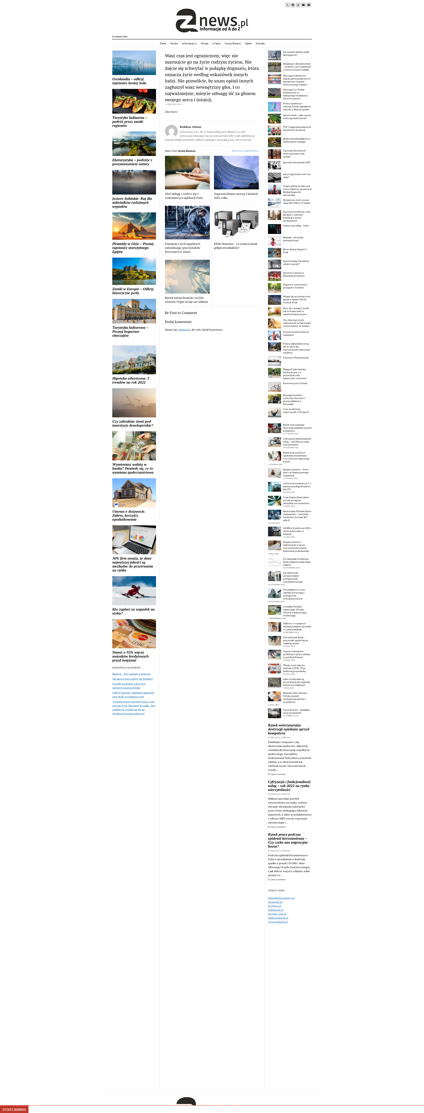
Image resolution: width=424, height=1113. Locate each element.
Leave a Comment (278, 774)
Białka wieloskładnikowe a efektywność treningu (296, 140)
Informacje (188, 43)
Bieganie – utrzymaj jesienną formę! (293, 239)
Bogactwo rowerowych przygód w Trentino (295, 286)
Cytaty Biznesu (233, 43)
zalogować (184, 329)
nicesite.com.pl (277, 914)
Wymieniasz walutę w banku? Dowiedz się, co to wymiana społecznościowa (133, 468)
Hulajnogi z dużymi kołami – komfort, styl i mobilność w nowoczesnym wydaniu (297, 66)
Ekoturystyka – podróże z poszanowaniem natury (132, 162)
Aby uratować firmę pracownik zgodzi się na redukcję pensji (295, 640)
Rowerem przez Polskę (295, 383)
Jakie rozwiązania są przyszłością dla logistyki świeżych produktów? (296, 682)
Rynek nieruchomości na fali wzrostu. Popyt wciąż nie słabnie (186, 300)
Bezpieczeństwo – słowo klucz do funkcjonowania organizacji (296, 472)
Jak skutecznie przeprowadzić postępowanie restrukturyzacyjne (293, 577)
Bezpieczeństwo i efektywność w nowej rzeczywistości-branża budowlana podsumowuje (296, 546)
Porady (204, 43)
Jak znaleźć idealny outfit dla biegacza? (296, 53)
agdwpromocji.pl (278, 918)
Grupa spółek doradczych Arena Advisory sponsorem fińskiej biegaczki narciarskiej (297, 191)
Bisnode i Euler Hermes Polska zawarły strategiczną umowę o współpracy (295, 697)
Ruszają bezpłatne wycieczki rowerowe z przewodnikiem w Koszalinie (294, 400)
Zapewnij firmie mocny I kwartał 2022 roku (236, 196)
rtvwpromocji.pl (278, 922)
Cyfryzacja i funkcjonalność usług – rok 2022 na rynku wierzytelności (297, 441)
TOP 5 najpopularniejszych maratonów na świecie (297, 128)
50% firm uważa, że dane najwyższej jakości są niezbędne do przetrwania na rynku (132, 564)
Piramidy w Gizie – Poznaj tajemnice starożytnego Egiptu (133, 248)
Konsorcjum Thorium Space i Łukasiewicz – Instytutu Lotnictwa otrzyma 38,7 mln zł (297, 516)
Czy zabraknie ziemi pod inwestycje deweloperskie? (132, 423)
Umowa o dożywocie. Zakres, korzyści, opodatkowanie (128, 515)
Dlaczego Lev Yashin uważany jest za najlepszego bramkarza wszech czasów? (295, 94)
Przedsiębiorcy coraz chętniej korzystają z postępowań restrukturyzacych (294, 594)
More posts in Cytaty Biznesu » (245, 150)
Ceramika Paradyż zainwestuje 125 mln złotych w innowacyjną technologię (294, 611)
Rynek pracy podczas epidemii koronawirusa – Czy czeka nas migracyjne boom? (296, 457)
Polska (174, 43)
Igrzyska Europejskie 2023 (296, 162)
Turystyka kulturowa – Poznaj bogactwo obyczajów (130, 331)
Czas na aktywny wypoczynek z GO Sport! (296, 411)
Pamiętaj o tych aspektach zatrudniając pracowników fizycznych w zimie (182, 248)
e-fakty (216, 43)
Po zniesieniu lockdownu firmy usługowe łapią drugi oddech (296, 561)
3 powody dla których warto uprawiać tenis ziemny (294, 153)
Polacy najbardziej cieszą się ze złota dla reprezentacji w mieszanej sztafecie (296, 348)
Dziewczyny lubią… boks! (296, 225)
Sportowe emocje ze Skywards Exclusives (294, 274)
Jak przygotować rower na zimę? (296, 176)
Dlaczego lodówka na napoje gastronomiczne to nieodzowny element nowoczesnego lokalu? (296, 80)
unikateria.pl (275, 910)
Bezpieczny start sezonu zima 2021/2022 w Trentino (296, 201)
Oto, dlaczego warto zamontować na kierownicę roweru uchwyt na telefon (297, 323)
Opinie (248, 43)
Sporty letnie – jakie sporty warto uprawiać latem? (297, 117)
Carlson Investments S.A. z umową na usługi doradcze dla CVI (297, 486)
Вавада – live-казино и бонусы (131, 674)
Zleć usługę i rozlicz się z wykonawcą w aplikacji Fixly (184, 196)
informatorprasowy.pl (281, 898)
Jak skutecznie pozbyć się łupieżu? (132, 679)
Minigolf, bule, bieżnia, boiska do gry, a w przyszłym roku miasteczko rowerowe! (295, 374)
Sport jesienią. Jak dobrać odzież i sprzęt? (296, 263)
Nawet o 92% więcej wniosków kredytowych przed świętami (130, 656)
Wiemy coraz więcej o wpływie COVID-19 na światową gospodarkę (294, 668)
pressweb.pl (275, 902)
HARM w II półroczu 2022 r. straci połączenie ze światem (297, 531)
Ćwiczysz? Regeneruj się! (296, 357)
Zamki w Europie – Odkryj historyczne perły (133, 291)
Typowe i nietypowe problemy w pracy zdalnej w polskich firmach (296, 654)
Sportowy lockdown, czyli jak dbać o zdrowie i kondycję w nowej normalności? (296, 216)
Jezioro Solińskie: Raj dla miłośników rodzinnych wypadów (132, 202)
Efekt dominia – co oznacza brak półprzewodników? (235, 246)
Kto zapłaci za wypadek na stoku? (133, 611)
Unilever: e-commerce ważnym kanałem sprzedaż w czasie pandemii (297, 626)
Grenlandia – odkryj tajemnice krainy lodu (129, 81)
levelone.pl (274, 906)
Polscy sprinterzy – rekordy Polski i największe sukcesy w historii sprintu (297, 106)
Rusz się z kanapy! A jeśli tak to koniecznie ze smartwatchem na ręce (296, 311)
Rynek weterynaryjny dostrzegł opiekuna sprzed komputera (297, 427)
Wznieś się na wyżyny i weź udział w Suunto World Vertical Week (296, 299)
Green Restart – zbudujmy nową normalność (296, 711)
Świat (163, 43)
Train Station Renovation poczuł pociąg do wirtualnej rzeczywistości (296, 500)
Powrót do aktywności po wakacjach (296, 333)
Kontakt (260, 43)
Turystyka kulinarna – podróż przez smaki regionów (129, 121)
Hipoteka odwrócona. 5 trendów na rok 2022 (130, 380)
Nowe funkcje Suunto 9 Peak (294, 251)
